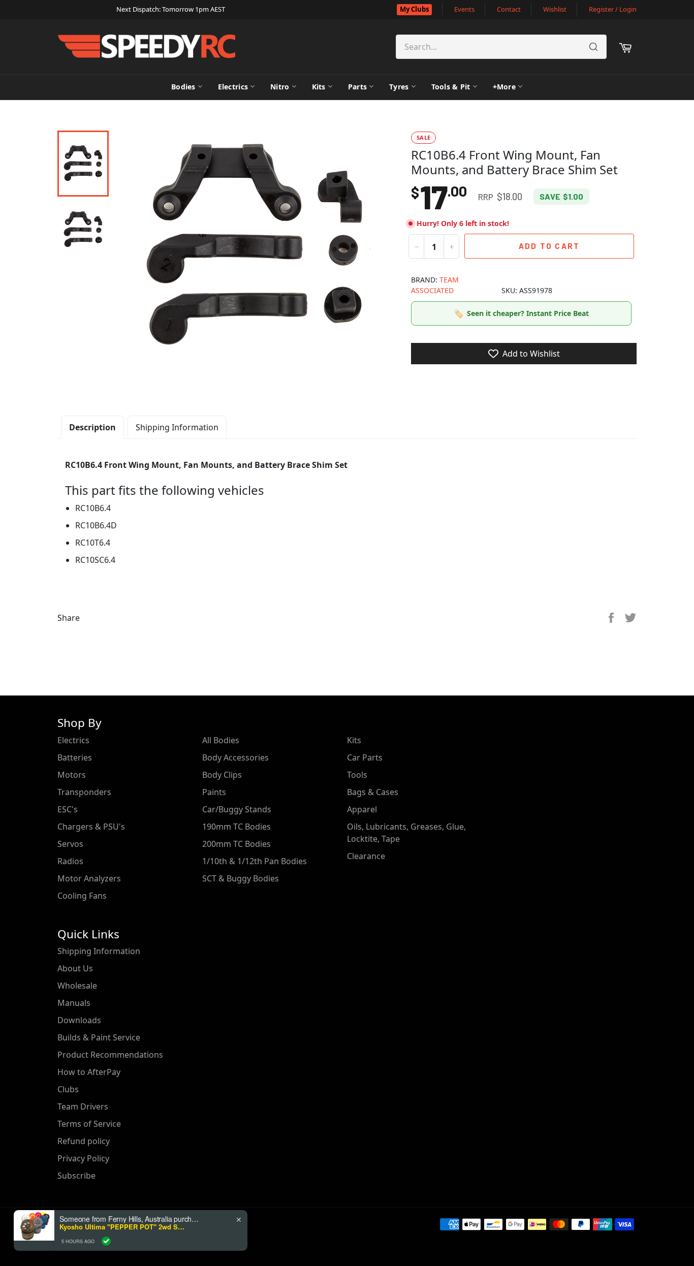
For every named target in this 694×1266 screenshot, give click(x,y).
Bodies (183, 86)
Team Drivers (82, 1106)
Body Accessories (235, 757)
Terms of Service (89, 1123)
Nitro (279, 86)
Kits (319, 86)
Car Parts (365, 757)
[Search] (593, 47)
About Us (75, 968)
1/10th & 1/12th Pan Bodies (254, 861)
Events (464, 9)
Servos (70, 843)
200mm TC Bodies (236, 843)
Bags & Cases (372, 792)
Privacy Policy (83, 1158)
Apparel (362, 809)
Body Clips (222, 774)
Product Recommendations (110, 1054)
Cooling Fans (82, 895)
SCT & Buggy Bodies (240, 878)
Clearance (366, 856)
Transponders (84, 792)
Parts (357, 86)
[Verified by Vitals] (106, 1241)
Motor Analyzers (89, 878)
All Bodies (220, 740)
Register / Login (613, 9)
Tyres (398, 86)
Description (92, 427)
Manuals (73, 1002)
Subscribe (76, 1175)
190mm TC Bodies (236, 826)
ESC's (67, 809)
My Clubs (414, 9)
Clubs (68, 1089)
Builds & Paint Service (98, 1037)
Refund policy (83, 1141)
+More (504, 86)
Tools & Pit (450, 86)
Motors (71, 774)
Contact (509, 9)
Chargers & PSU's (91, 826)
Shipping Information (177, 427)
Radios (70, 861)
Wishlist (554, 9)
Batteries (74, 757)
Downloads (79, 1020)
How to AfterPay (88, 1072)
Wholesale (77, 985)
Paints (214, 792)
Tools (357, 774)
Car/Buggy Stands (236, 809)
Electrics (233, 86)
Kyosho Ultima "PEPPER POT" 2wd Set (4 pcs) (122, 1227)
